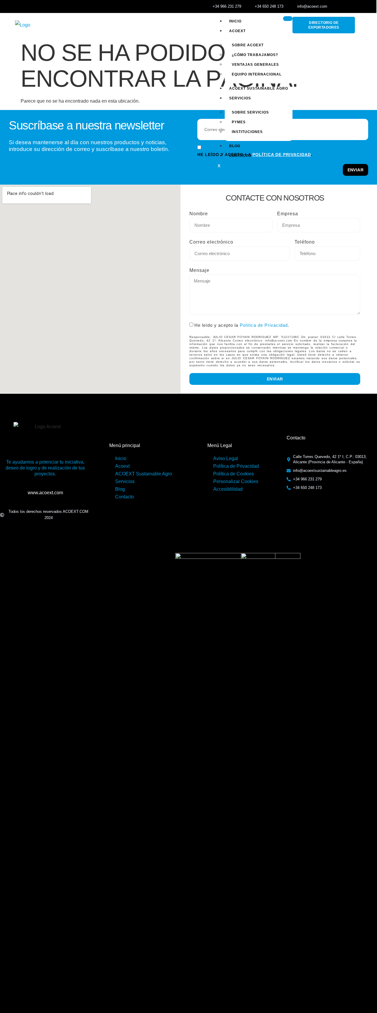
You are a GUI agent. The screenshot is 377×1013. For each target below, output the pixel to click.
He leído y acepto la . (241, 325)
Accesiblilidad (228, 489)
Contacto (240, 156)
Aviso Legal (225, 458)
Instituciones (247, 132)
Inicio (235, 21)
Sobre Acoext (248, 45)
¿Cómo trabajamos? (255, 55)
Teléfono (305, 241)
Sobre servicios (250, 112)
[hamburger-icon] (287, 18)
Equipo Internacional (257, 74)
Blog (234, 146)
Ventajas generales (255, 65)
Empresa (287, 213)
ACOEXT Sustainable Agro (258, 88)
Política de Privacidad (264, 325)
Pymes (239, 122)
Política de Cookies (233, 473)
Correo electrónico (211, 241)
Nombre (198, 213)
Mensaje (199, 270)
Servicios (240, 98)
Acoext (237, 31)
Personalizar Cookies (235, 481)
